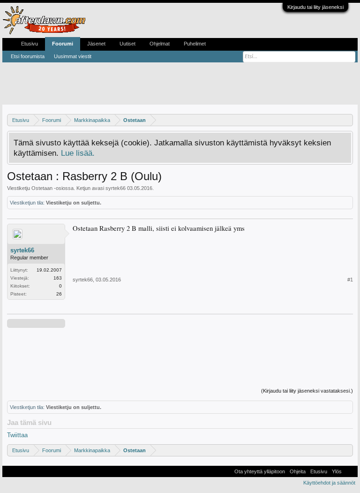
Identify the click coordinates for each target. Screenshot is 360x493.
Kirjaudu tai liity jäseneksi (315, 7)
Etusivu (29, 43)
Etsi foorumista (28, 56)
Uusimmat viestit (72, 56)
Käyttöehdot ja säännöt (329, 482)
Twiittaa (17, 435)
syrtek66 (115, 188)
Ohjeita (298, 471)
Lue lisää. (78, 153)
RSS (349, 471)
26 (59, 293)
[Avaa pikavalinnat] (347, 120)
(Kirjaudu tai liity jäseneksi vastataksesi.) (307, 391)
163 (57, 278)
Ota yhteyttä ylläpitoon (259, 471)
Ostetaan (41, 188)
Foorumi (62, 43)
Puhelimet (195, 43)
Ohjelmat (160, 43)
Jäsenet (96, 43)
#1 (350, 279)
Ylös (337, 471)
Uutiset (127, 43)
